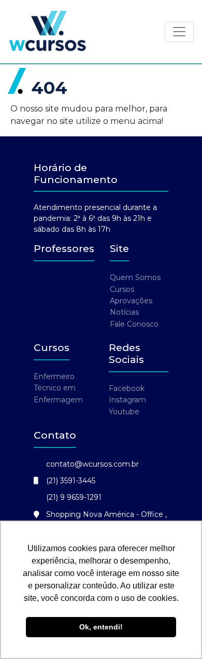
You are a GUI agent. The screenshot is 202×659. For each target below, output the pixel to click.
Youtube (124, 411)
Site (119, 249)
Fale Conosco (134, 324)
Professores (64, 249)
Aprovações (131, 300)
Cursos (122, 289)
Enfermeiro (54, 376)
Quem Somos (135, 277)
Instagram (127, 399)
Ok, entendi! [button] (101, 627)
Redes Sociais (126, 354)
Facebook (127, 388)
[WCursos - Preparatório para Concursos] (47, 31)
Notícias (124, 312)
